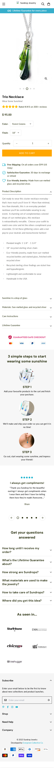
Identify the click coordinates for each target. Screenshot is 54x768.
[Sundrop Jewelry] (27, 4)
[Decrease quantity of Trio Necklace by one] (16, 143)
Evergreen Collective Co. (33, 743)
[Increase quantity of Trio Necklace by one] (48, 143)
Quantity (6, 143)
